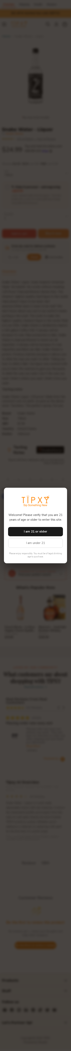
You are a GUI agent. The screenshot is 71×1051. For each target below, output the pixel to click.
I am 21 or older (35, 531)
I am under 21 (35, 543)
